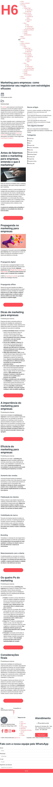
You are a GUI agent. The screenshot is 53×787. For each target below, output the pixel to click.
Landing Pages (30, 28)
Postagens (29, 14)
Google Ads (29, 9)
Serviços (23, 4)
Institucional (30, 26)
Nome (1, 748)
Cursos (25, 31)
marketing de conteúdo (11, 276)
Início (22, 1)
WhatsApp (2, 753)
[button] (26, 40)
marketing (4, 107)
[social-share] (19, 711)
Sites (25, 23)
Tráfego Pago (27, 8)
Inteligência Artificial (29, 29)
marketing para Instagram (7, 138)
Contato (23, 38)
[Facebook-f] (2, 731)
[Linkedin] (6, 731)
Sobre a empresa (25, 3)
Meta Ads (29, 11)
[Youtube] (13, 731)
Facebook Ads (21, 270)
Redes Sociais (27, 13)
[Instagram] (10, 731)
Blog (28, 24)
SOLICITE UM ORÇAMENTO (13, 145)
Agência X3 (17, 737)
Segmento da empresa (6, 764)
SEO (25, 6)
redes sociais (4, 271)
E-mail (1, 759)
